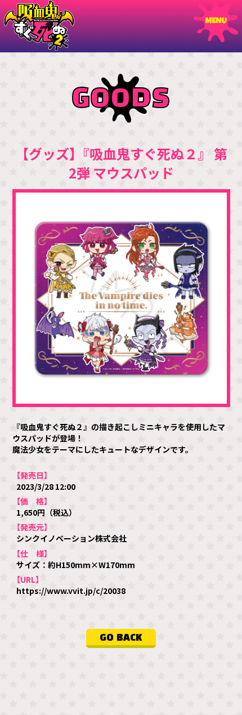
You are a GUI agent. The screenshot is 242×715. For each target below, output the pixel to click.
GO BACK (121, 637)
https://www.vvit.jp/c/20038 (71, 590)
